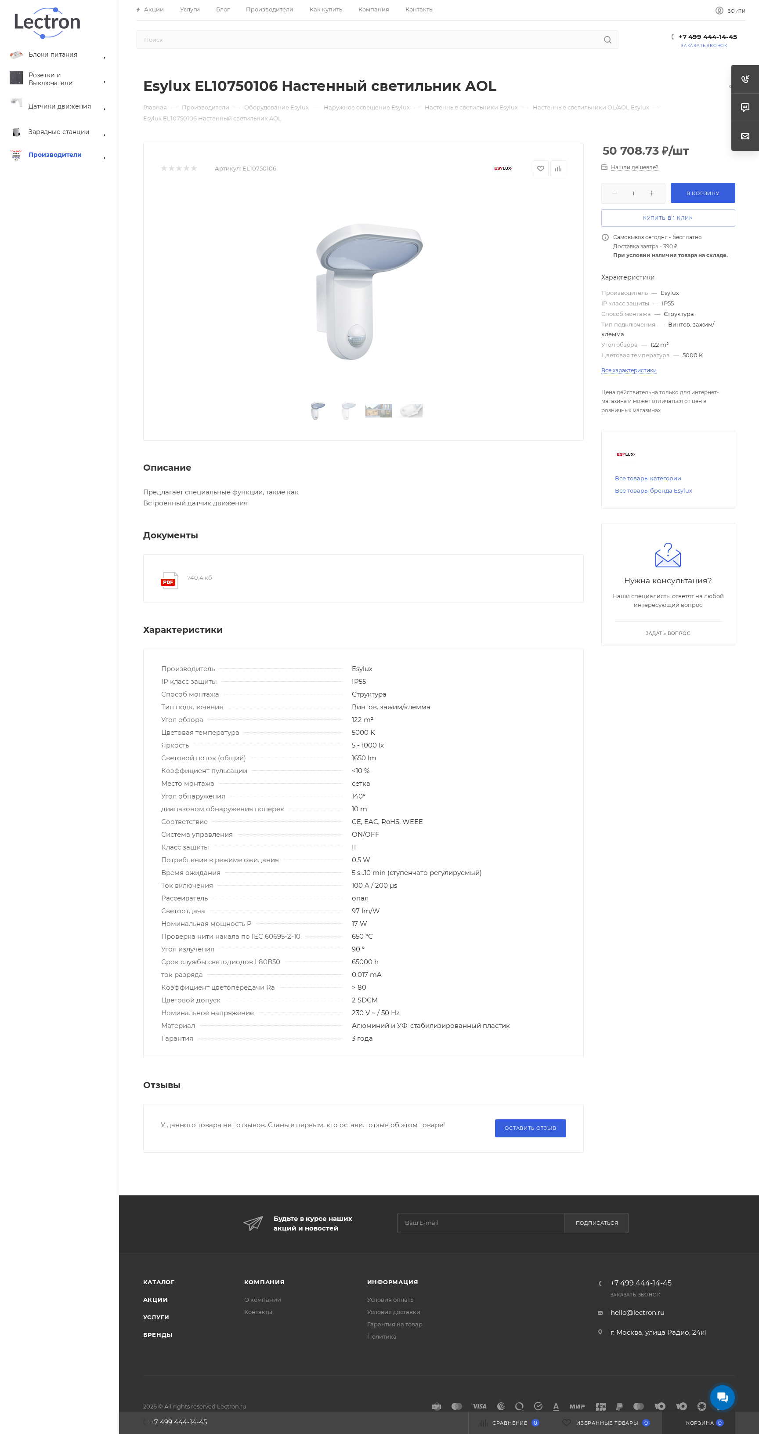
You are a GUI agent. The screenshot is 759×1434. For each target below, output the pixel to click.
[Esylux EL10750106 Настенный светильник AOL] (363, 289)
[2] (171, 168)
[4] (186, 168)
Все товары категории (648, 478)
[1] (163, 168)
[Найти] (607, 39)
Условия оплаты (391, 1299)
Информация (393, 1281)
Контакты (258, 1311)
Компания (264, 1281)
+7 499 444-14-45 (708, 37)
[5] (193, 168)
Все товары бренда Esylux (653, 490)
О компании (262, 1299)
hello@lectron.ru (638, 1312)
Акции (155, 1299)
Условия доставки (393, 1311)
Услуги (156, 1317)
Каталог (159, 1281)
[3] (178, 168)
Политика (382, 1336)
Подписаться (597, 1223)
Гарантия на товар (395, 1324)
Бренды (158, 1334)
